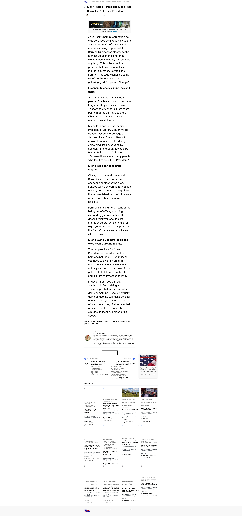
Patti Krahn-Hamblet (99, 333)
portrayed (99, 40)
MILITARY (124, 402)
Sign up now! (113, 31)
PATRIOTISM (122, 374)
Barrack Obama (90, 321)
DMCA (108, 511)
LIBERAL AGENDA (115, 371)
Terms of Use (130, 510)
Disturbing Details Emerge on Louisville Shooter (149, 446)
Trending (96, 442)
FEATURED (97, 366)
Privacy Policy (114, 511)
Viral (115, 448)
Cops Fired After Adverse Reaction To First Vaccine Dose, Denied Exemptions (111, 488)
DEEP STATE (114, 368)
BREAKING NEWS (107, 439)
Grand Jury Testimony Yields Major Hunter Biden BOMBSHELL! (111, 452)
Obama (87, 323)
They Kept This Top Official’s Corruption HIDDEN (90, 411)
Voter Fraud (125, 375)
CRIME (92, 366)
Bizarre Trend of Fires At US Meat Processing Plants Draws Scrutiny (130, 490)
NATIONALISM (114, 374)
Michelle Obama (126, 321)
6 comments (154, 495)
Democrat (108, 321)
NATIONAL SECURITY (116, 372)
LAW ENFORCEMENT (96, 368)
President (95, 323)
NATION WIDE (94, 369)
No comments (114, 15)
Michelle (116, 321)
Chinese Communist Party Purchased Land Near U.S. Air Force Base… (92, 488)
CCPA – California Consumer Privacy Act (116, 510)
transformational (98, 133)
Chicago (100, 321)
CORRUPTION (114, 366)
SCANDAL (100, 369)
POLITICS (113, 375)
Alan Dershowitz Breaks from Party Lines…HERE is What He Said (130, 442)
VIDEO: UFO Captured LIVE (130, 409)
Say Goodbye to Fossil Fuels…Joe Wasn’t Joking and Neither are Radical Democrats (111, 406)
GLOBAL (124, 401)
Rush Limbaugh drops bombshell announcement (149, 483)
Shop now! (150, 373)
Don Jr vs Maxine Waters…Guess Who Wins (149, 408)
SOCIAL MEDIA (94, 371)
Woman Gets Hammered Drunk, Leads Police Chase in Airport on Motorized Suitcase (92, 447)
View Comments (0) (110, 352)
